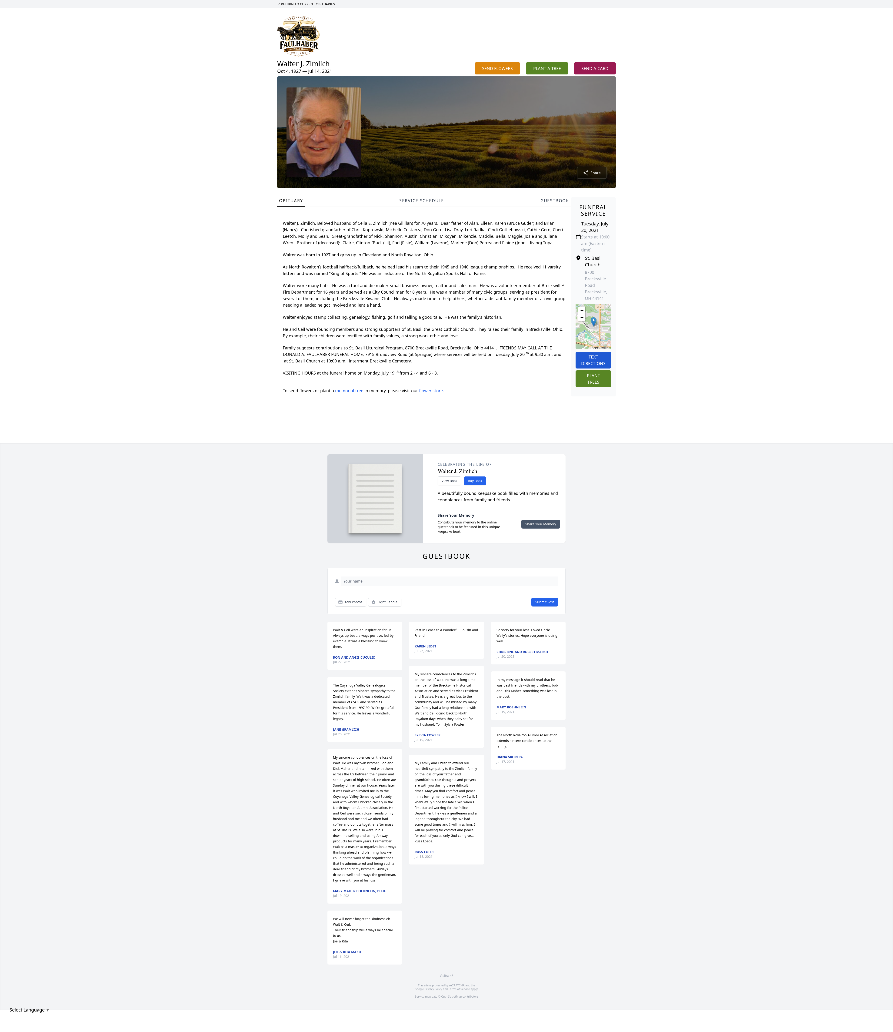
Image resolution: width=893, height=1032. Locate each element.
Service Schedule (421, 200)
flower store (431, 390)
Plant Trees (593, 379)
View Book (449, 481)
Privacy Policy (433, 989)
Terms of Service (459, 989)
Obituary (291, 200)
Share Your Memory (540, 524)
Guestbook (554, 200)
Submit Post (544, 602)
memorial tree (349, 390)
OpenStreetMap (451, 996)
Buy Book (475, 481)
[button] (593, 322)
